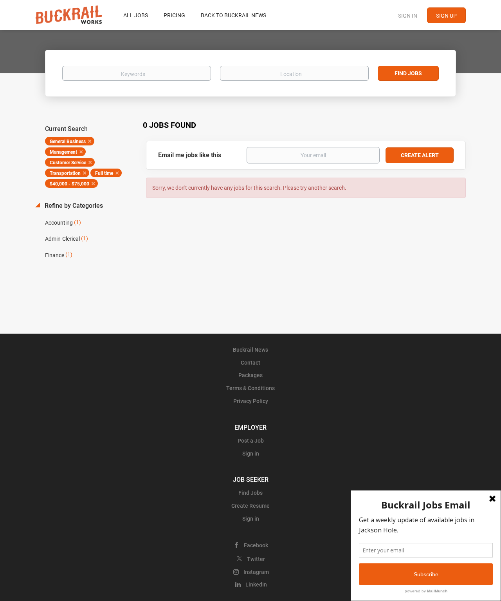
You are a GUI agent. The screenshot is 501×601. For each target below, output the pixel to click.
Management (63, 152)
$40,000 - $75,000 (69, 184)
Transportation (65, 173)
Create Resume (250, 506)
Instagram (256, 572)
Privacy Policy (250, 401)
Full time (104, 173)
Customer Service (68, 162)
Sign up (446, 16)
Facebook (256, 545)
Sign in (407, 16)
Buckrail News (250, 350)
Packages (250, 375)
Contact (250, 363)
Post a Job (251, 441)
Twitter (256, 559)
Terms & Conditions (250, 388)
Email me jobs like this (189, 155)
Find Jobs (408, 73)
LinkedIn (256, 584)
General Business (68, 141)
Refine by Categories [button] (73, 205)
